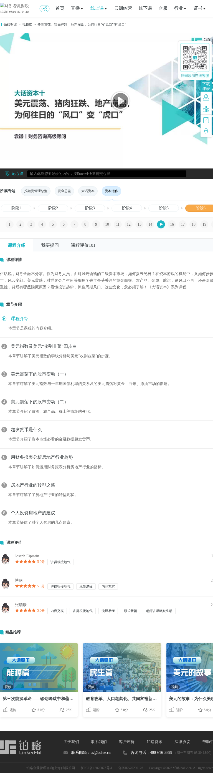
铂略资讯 (154, 742)
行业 (178, 8)
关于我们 (71, 742)
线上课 (97, 8)
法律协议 (182, 742)
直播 (75, 8)
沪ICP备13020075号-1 (96, 768)
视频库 (27, 25)
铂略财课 (10, 25)
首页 (59, 8)
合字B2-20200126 (130, 768)
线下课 (145, 8)
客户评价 (127, 742)
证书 (198, 8)
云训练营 (123, 8)
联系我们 (99, 742)
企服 (163, 8)
